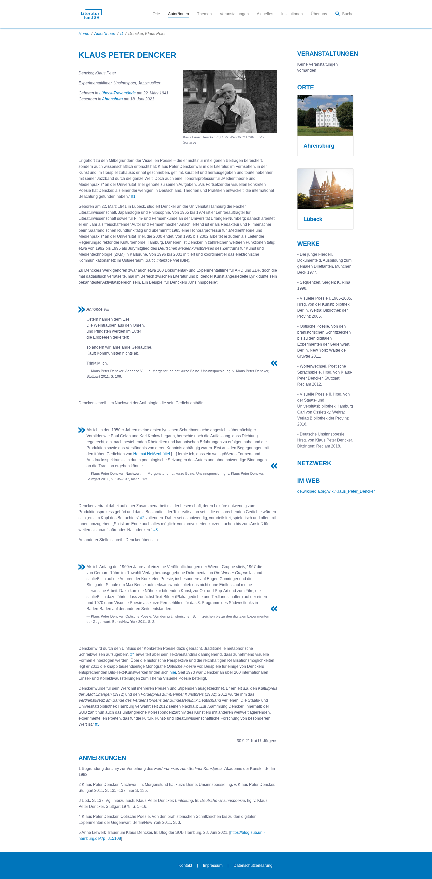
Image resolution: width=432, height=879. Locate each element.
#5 (97, 724)
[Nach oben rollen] (421, 868)
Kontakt (185, 865)
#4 (132, 654)
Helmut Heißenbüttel (151, 454)
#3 (155, 530)
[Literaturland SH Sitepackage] (91, 14)
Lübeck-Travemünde (118, 93)
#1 (133, 196)
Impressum (212, 865)
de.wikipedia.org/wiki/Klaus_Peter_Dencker (336, 491)
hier (173, 672)
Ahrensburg (112, 99)
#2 (142, 518)
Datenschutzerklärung (253, 865)
